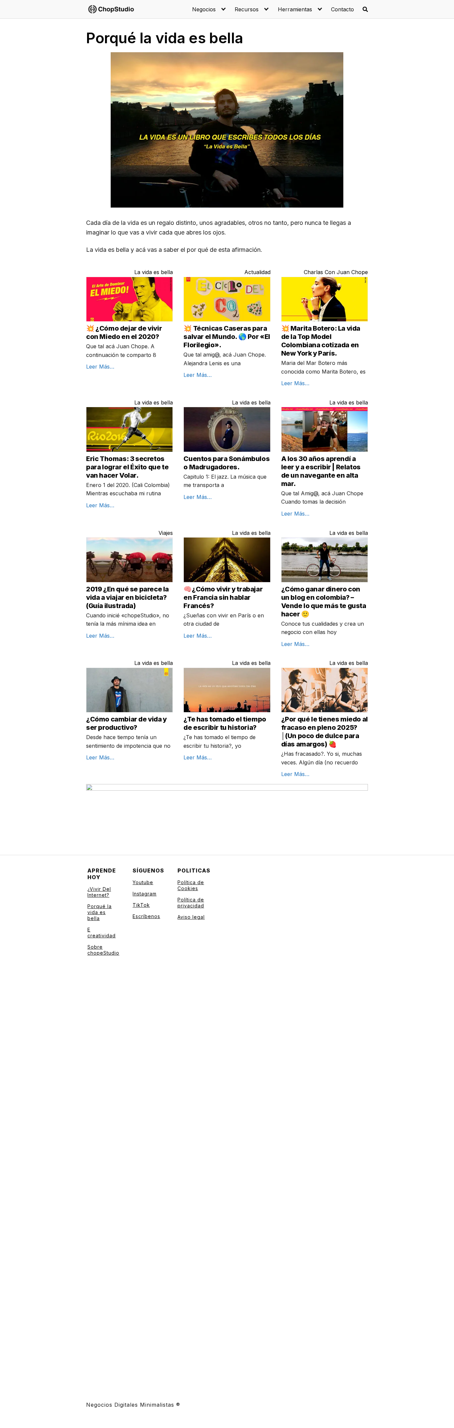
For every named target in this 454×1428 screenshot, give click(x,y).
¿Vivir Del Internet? (99, 892)
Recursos (247, 9)
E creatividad (101, 932)
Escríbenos (146, 916)
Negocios (204, 9)
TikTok (141, 905)
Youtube (143, 882)
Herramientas (295, 9)
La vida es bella (153, 272)
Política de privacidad (190, 902)
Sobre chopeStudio (103, 950)
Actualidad (257, 272)
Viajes (166, 533)
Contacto (342, 9)
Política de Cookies (190, 885)
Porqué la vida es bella (99, 912)
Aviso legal (191, 917)
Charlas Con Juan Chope (336, 272)
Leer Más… (100, 366)
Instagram (145, 893)
